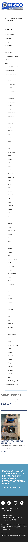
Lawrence (10, 205)
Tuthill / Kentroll (12, 334)
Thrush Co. (10, 323)
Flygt (9, 148)
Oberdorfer (11, 252)
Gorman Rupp (8, 45)
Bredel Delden (11, 102)
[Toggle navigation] (3, 12)
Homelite (10, 173)
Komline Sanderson (13, 195)
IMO (9, 188)
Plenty (9, 277)
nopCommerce (22, 535)
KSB (9, 198)
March (9, 220)
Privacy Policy (4, 535)
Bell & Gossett (11, 84)
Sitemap (10, 535)
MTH (9, 245)
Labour (9, 202)
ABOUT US (4, 508)
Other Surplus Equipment (11, 381)
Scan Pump (11, 288)
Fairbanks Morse (12, 145)
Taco (9, 316)
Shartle (9, 295)
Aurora (9, 80)
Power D (10, 281)
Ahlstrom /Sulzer (9, 34)
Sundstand (10, 309)
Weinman (10, 370)
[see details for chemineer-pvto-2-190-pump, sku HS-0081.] (11, 427)
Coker (9, 120)
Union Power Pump (13, 345)
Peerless (10, 263)
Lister (9, 213)
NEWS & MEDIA (14, 508)
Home (5, 18)
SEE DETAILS (4, 451)
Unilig (9, 341)
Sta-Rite (10, 298)
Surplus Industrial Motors (11, 384)
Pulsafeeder (11, 284)
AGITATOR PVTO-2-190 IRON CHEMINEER (12, 442)
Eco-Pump (10, 138)
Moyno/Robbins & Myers (11, 56)
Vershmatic (11, 356)
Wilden (9, 377)
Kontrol (9, 191)
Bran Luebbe (11, 98)
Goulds (6, 49)
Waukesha (10, 366)
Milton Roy (10, 234)
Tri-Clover (10, 327)
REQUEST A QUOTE (12, 488)
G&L (9, 163)
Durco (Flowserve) (9, 42)
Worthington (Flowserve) (11, 67)
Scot (9, 291)
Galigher (10, 159)
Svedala (10, 313)
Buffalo (10, 105)
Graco (9, 166)
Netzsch (10, 248)
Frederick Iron (11, 152)
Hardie (9, 184)
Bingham (10, 87)
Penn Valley (11, 266)
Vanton (9, 348)
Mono (9, 241)
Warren (6, 63)
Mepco (9, 227)
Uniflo (9, 338)
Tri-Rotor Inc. (11, 331)
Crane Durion (11, 123)
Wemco (10, 373)
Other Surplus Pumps (10, 74)
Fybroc (9, 155)
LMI (9, 216)
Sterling (10, 302)
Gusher (9, 180)
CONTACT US (7, 510)
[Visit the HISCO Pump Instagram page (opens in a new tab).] (22, 503)
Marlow (10, 223)
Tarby (9, 320)
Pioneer (10, 270)
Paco (9, 255)
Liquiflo (10, 209)
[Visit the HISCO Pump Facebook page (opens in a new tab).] (3, 503)
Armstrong (10, 77)
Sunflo (9, 306)
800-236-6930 (7, 515)
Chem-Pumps (11, 112)
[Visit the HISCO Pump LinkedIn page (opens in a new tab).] (9, 503)
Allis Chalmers (8, 38)
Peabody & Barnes (12, 259)
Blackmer (10, 95)
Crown (9, 127)
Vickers (10, 359)
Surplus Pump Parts (10, 70)
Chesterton (11, 116)
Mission (10, 238)
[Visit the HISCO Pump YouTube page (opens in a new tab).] (15, 503)
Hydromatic (11, 177)
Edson (9, 141)
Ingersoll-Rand (8, 52)
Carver (9, 109)
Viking (9, 363)
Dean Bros (10, 130)
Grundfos (10, 170)
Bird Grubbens (11, 91)
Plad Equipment (12, 273)
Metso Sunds (11, 230)
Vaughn (10, 352)
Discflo (9, 134)
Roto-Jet (7, 59)
